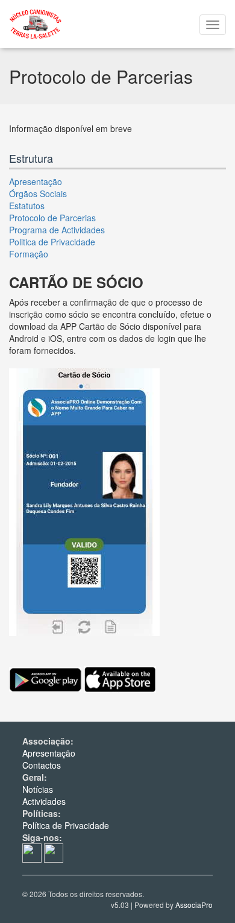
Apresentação (35, 181)
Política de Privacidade (65, 825)
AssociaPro (194, 904)
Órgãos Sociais (38, 193)
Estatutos (27, 206)
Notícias (37, 789)
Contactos (41, 765)
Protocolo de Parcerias (52, 218)
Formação (28, 254)
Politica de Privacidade (52, 242)
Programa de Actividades (57, 230)
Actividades (44, 801)
